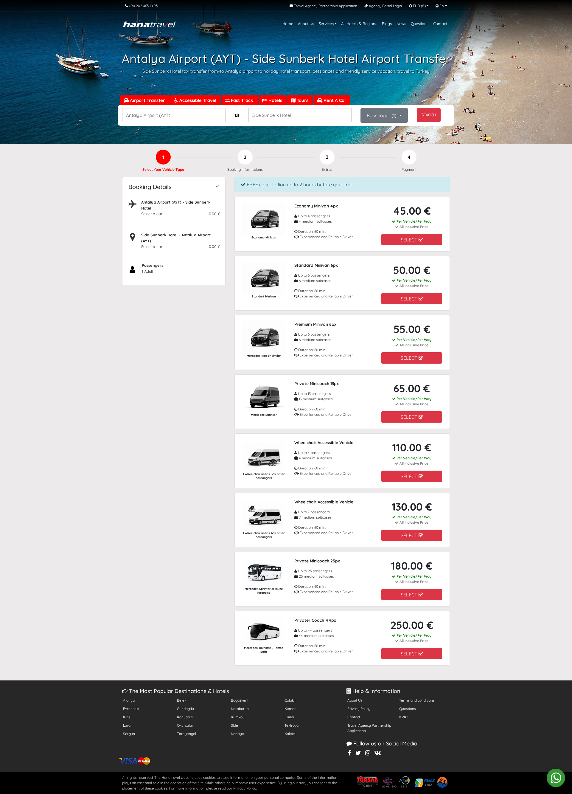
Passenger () (382, 115)
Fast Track (242, 100)
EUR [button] (419, 6)
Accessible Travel (197, 100)
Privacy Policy (358, 708)
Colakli (290, 700)
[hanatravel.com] (149, 23)
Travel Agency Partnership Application (369, 728)
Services (326, 23)
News (401, 23)
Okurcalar (185, 725)
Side (234, 725)
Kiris (126, 717)
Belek (181, 700)
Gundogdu (185, 708)
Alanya (129, 700)
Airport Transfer (147, 100)
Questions (419, 23)
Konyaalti (185, 717)
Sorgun (129, 733)
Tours (303, 100)
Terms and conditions (417, 700)
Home (287, 23)
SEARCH (429, 114)
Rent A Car (334, 100)
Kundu (290, 717)
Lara (126, 725)
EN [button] (441, 6)
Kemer (290, 708)
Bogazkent (239, 700)
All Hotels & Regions (359, 23)
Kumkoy (238, 717)
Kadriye (237, 733)
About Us (306, 23)
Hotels (275, 100)
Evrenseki (131, 708)
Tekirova (292, 725)
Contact (440, 23)
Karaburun (240, 708)
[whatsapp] (556, 778)
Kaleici (290, 733)
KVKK (404, 717)
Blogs (387, 23)
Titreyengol (186, 733)
